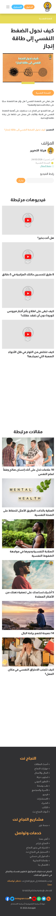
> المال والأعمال (42, 772)
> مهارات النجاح (42, 768)
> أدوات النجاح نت (41, 811)
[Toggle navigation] (8, 6)
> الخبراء (45, 803)
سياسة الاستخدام (17, 904)
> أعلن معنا (44, 839)
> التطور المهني (42, 781)
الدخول (29, 7)
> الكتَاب (46, 807)
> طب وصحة (43, 785)
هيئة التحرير (38, 150)
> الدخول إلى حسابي (40, 856)
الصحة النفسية (42, 162)
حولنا (43, 904)
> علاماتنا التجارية (41, 860)
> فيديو (46, 794)
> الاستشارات (43, 798)
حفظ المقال (46, 166)
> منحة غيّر (44, 825)
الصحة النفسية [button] (43, 92)
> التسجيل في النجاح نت (38, 851)
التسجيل (17, 7)
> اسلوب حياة (43, 777)
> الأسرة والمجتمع (41, 790)
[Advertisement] (28, 395)
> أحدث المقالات (42, 764)
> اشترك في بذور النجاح (38, 847)
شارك (21, 180)
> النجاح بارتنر (43, 843)
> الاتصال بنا (44, 864)
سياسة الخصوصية (32, 904)
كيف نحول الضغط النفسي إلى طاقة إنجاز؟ (24, 129)
